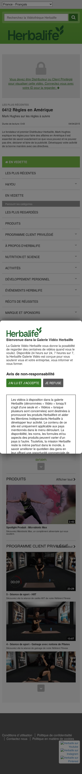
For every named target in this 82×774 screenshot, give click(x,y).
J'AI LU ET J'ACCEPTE (23, 383)
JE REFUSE (53, 383)
